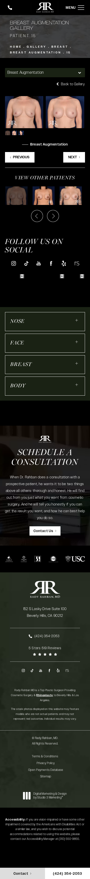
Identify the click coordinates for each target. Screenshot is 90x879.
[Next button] (53, 216)
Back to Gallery (72, 84)
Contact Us (43, 531)
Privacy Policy (46, 763)
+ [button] (76, 320)
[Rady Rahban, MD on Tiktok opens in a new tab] (26, 263)
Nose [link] (17, 321)
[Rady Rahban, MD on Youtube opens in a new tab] (38, 263)
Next (72, 157)
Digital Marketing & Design (50, 796)
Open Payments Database (45, 770)
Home (16, 47)
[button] (81, 7)
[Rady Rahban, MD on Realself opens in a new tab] (76, 263)
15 (68, 52)
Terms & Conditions (45, 756)
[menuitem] (13, 263)
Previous (21, 157)
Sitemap (45, 776)
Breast (60, 47)
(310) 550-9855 (69, 839)
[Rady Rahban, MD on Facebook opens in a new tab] (51, 263)
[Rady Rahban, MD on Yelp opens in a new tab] (63, 263)
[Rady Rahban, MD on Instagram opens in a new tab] (13, 263)
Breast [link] (21, 364)
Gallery (36, 47)
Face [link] (17, 343)
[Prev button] (37, 216)
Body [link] (18, 386)
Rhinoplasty (44, 695)
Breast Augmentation (36, 52)
